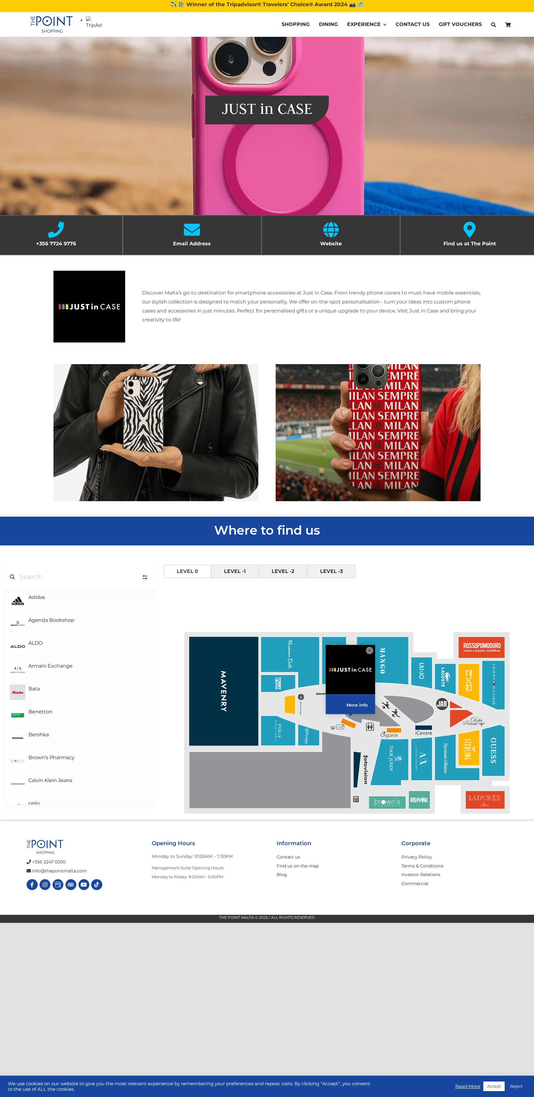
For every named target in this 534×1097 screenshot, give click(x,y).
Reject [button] (516, 1086)
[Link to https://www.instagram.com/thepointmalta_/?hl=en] (45, 884)
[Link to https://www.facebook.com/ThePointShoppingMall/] (32, 884)
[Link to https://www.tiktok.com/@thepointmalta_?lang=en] (96, 884)
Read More (467, 1086)
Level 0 (187, 571)
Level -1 (235, 571)
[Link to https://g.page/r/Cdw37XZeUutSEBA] (58, 884)
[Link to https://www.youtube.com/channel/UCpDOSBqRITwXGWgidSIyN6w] (83, 884)
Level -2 (283, 571)
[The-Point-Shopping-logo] (52, 24)
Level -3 (331, 571)
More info (357, 705)
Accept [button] (494, 1086)
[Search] (493, 24)
